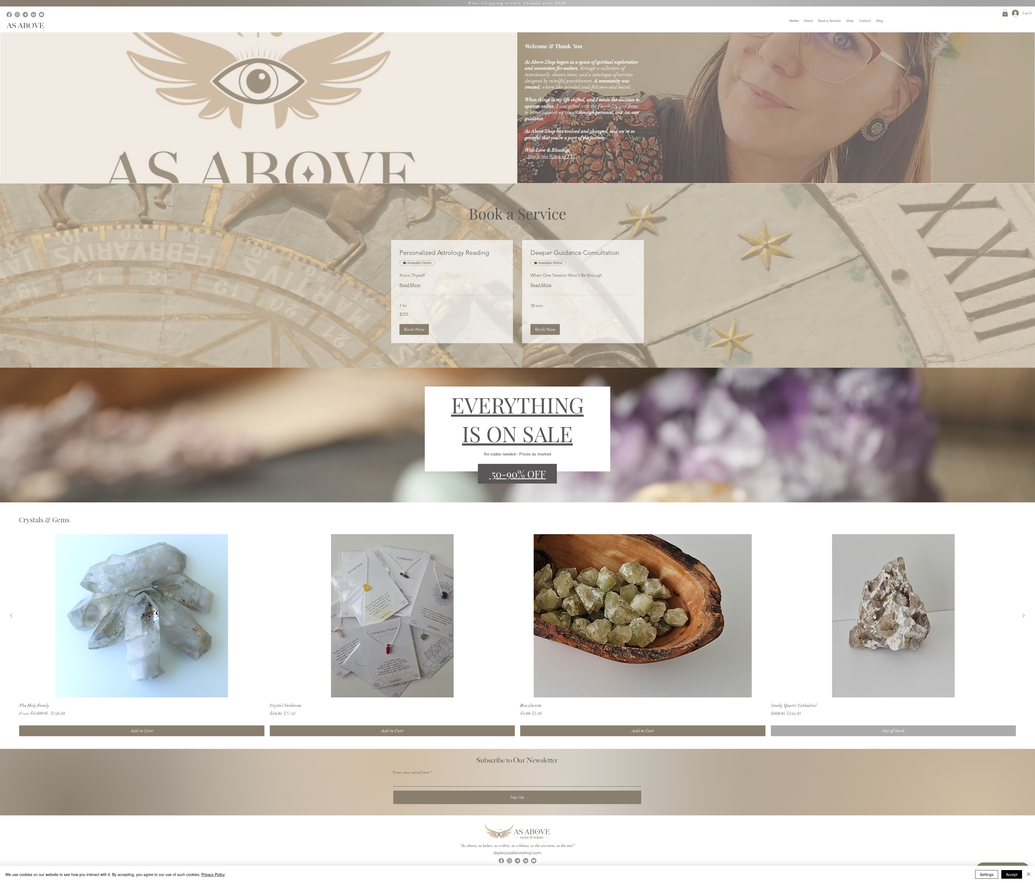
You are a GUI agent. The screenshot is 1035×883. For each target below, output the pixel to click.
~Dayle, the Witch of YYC (551, 156)
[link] (452, 252)
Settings (986, 874)
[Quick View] (141, 615)
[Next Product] (1023, 615)
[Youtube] (41, 14)
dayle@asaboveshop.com (517, 852)
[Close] (1028, 874)
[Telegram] (25, 14)
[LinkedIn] (33, 14)
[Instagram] (17, 14)
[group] (517, 635)
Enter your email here (411, 772)
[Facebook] (9, 14)
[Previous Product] (11, 615)
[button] (1005, 12)
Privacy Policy (213, 874)
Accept (1011, 874)
